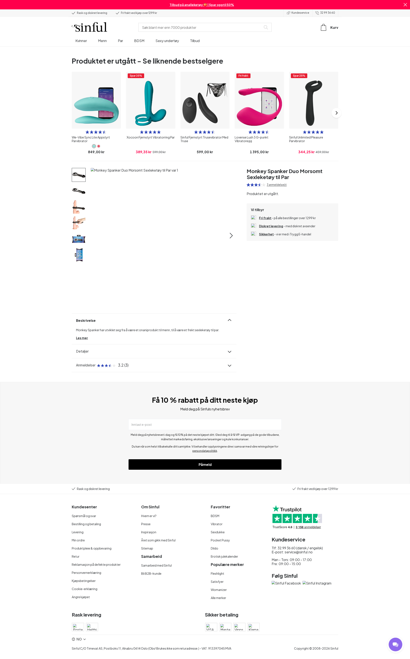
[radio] (87, 132)
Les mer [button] (82, 338)
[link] (94, 146)
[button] (405, 4)
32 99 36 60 (327, 12)
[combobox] (201, 27)
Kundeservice (300, 12)
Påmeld (205, 464)
